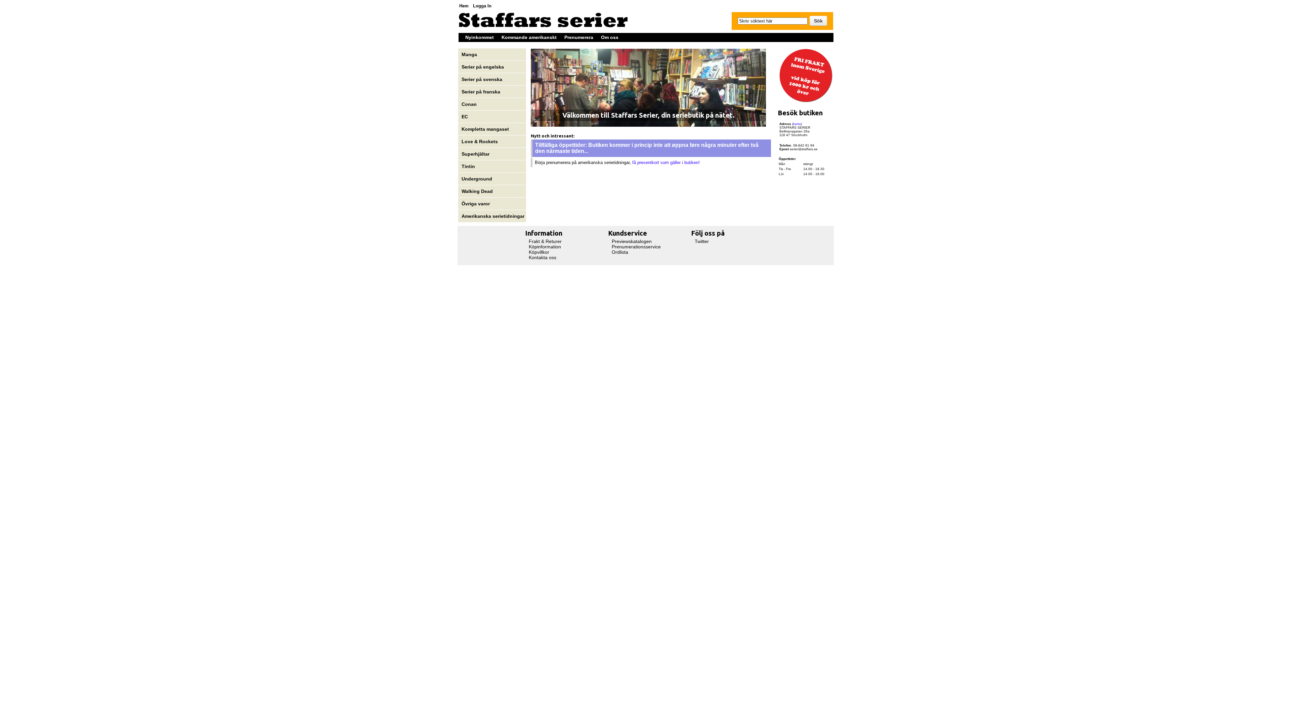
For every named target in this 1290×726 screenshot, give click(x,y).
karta (797, 124)
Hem (464, 5)
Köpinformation (545, 246)
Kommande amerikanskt (529, 37)
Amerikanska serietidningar (493, 216)
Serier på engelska (483, 67)
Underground (477, 179)
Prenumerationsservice (636, 246)
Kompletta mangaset (485, 129)
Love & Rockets (480, 141)
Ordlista (620, 252)
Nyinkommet (479, 37)
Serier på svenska (483, 79)
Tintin (468, 166)
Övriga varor (476, 203)
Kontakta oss (542, 257)
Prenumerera (578, 37)
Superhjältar (476, 154)
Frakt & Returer (545, 241)
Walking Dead (477, 191)
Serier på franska (481, 91)
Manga (470, 54)
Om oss (609, 37)
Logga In (482, 5)
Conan (469, 104)
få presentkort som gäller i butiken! (666, 162)
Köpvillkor (539, 252)
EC (465, 116)
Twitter (702, 241)
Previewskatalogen (632, 241)
